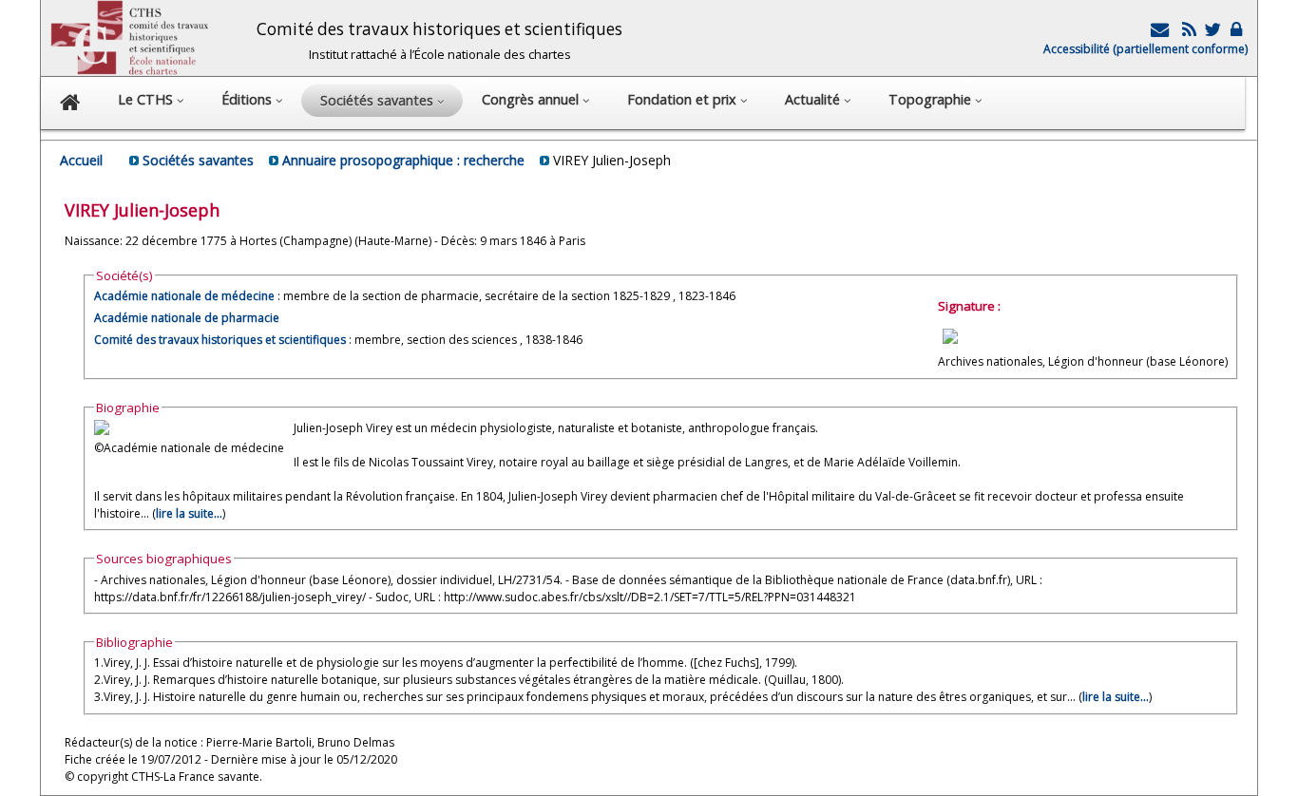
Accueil (81, 160)
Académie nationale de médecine (184, 296)
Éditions (248, 99)
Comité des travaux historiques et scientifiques (220, 340)
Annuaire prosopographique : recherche (403, 160)
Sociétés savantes (198, 160)
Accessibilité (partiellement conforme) (1145, 49)
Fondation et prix (683, 99)
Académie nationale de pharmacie (186, 318)
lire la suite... (189, 513)
